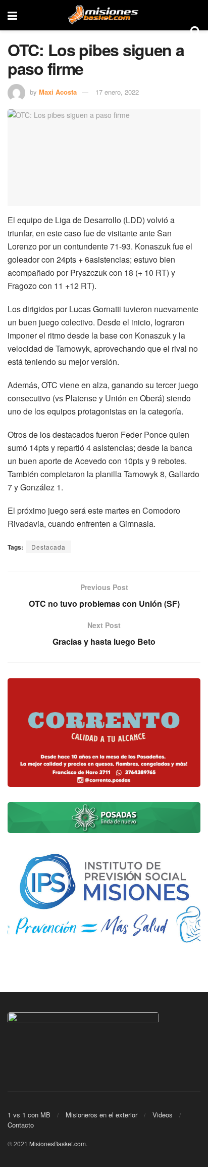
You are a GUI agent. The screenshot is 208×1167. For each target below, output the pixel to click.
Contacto (21, 1125)
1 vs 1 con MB (29, 1114)
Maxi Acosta (58, 92)
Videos (162, 1114)
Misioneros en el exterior (101, 1114)
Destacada (48, 547)
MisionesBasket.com (57, 1143)
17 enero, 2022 (117, 92)
